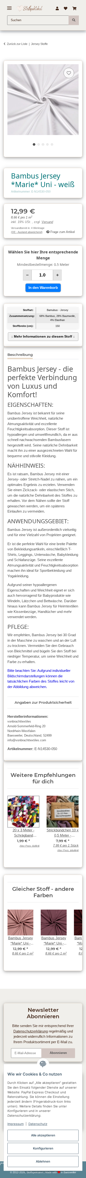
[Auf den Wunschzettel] (69, 73)
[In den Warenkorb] (7, 57)
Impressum (15, 1124)
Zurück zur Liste (17, 44)
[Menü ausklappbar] (9, 6)
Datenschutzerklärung (30, 1031)
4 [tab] (47, 144)
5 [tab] (52, 144)
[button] (57, 8)
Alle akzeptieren (43, 1135)
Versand (47, 222)
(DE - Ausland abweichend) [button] (27, 232)
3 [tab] (43, 144)
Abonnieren (58, 1053)
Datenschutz (37, 1124)
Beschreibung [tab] (20, 354)
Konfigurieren (43, 1148)
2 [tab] (38, 144)
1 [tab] (34, 144)
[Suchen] (74, 20)
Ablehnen (43, 1161)
